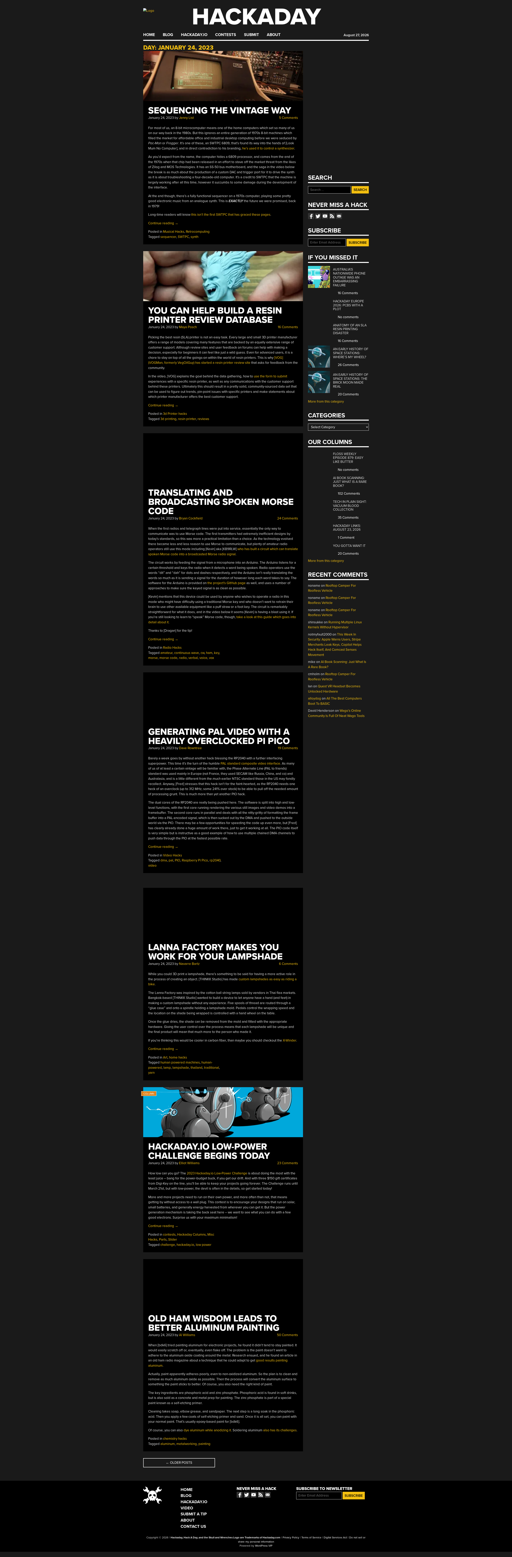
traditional (211, 1068)
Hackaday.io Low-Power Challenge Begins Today (209, 1151)
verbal (193, 658)
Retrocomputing (198, 232)
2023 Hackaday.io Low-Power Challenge (217, 1173)
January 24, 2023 (161, 118)
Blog (168, 34)
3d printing (168, 419)
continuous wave (186, 653)
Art (165, 1057)
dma (163, 860)
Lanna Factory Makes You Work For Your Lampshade (215, 952)
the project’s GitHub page (226, 583)
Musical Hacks (173, 232)
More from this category (326, 401)
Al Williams (187, 1335)
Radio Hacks (172, 648)
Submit (251, 34)
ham (209, 653)
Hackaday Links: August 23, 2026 (347, 528)
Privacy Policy (291, 1537)
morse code (168, 658)
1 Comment (345, 537)
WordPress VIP (263, 1545)
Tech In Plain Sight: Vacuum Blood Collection (350, 506)
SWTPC (183, 237)
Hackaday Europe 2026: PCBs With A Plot (348, 305)
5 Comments (288, 118)
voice (203, 658)
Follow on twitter (318, 216)
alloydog (314, 698)
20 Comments (348, 394)
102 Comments (348, 493)
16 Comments (287, 327)
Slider (172, 1239)
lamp (167, 1068)
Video (187, 1508)
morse (153, 658)
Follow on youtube (325, 216)
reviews (203, 419)
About (274, 34)
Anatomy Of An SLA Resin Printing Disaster (350, 329)
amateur (166, 653)
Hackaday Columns (191, 1234)
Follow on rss (332, 216)
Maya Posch (188, 327)
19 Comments (287, 748)
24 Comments (287, 518)
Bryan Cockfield (191, 518)
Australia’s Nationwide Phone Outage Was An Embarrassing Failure (349, 277)
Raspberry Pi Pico (195, 860)
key (216, 653)
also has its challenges (280, 1430)
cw (202, 653)
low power (203, 1245)
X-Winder (289, 1040)
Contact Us (193, 1526)
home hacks (178, 1057)
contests (169, 1234)
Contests (225, 34)
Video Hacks (172, 855)
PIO (177, 860)
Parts (163, 1239)
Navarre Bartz (189, 964)
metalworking (186, 1444)
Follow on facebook (311, 216)
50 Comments (287, 1335)
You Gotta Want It (349, 546)
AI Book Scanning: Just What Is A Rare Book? (350, 482)
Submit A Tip (194, 1514)
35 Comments (348, 517)
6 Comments (288, 964)
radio (183, 658)
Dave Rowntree (190, 748)
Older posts (179, 1463)
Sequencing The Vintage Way (219, 110)
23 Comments (287, 1163)
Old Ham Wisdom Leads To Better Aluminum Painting (213, 1323)
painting (204, 1444)
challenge (167, 1245)
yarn (151, 1073)
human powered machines (180, 1062)
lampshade (180, 1068)
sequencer (168, 237)
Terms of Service (311, 1537)
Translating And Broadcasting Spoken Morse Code (221, 502)
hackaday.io (185, 1245)
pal (171, 860)
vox (211, 658)
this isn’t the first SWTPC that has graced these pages (230, 215)
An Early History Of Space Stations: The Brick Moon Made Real (350, 381)
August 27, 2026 (356, 35)
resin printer (187, 419)
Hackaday (256, 17)
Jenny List (186, 118)
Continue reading (163, 223)
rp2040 (215, 860)
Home (149, 34)
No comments (348, 317)
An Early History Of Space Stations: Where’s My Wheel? (350, 353)
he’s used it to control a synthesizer (268, 148)
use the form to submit (270, 376)
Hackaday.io (194, 34)
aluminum (167, 1444)
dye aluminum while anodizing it (207, 1430)
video (152, 865)
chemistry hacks (175, 1439)
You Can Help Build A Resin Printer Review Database (215, 315)
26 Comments (348, 365)
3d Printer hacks (175, 414)
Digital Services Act (335, 1537)
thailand (196, 1068)
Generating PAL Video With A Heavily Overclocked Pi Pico (219, 736)
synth (194, 237)
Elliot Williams (189, 1163)
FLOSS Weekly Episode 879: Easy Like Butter (348, 458)
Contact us (339, 216)
